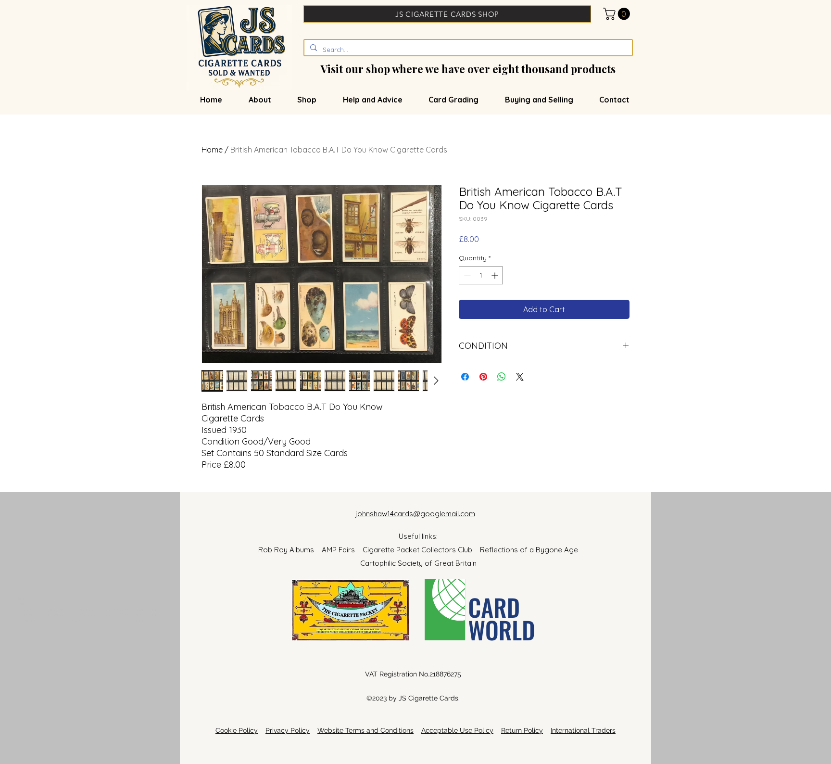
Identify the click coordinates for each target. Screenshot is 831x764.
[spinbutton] (481, 275)
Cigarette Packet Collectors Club (421, 549)
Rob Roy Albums (290, 549)
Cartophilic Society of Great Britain (418, 563)
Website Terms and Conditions (365, 730)
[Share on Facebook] (465, 376)
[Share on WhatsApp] (501, 376)
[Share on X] (520, 376)
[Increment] (496, 275)
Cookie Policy (236, 730)
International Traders (583, 730)
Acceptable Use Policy (457, 730)
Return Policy (522, 730)
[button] (618, 14)
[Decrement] (466, 275)
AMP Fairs (342, 549)
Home (212, 149)
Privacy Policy (287, 730)
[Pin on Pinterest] (483, 376)
